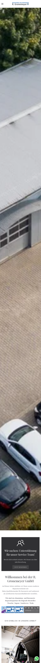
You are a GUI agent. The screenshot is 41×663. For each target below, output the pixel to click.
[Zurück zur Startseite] (20, 4)
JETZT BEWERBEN (20, 567)
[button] (2, 4)
